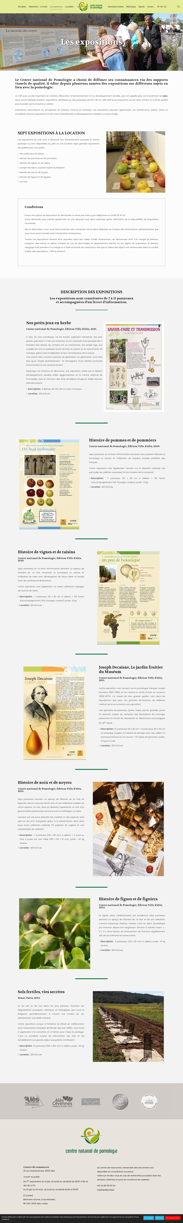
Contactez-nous (105, 1189)
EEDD (165, 95)
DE (165, 6)
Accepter (149, 1218)
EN (161, 6)
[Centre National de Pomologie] (90, 6)
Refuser (159, 1218)
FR (158, 6)
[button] (106, 367)
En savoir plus (172, 1218)
